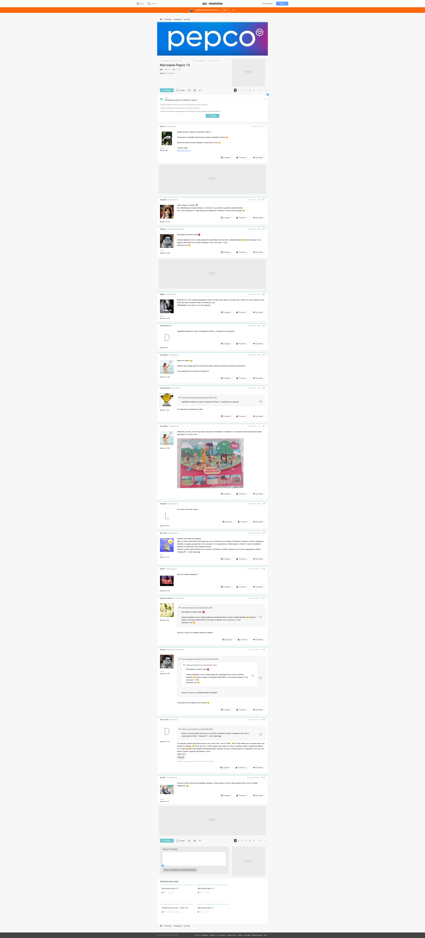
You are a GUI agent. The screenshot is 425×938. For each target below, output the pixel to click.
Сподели (227, 158)
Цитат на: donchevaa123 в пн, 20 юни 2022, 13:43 (199, 397)
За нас (197, 935)
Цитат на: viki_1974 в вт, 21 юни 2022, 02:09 (197, 729)
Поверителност (231, 935)
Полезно (243, 158)
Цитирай (259, 158)
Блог (265, 935)
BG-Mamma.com (172, 935)
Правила (212, 935)
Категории (168, 926)
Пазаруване (178, 926)
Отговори (167, 90)
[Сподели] (194, 90)
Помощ (240, 935)
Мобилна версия (257, 935)
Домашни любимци (173, 912)
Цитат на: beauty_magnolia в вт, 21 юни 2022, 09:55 (200, 659)
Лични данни (221, 935)
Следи (182, 90)
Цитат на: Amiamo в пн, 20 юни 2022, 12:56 (197, 607)
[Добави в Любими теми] (189, 90)
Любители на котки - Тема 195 (175, 908)
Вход (282, 4)
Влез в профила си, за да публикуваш (180, 870)
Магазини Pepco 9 (184, 151)
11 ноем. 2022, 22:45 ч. (213, 61)
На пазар (170, 892)
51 (250, 90)
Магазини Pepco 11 (206, 908)
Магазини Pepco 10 (175, 65)
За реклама (204, 935)
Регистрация (267, 3)
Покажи (212, 116)
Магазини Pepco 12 (206, 888)
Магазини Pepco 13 (170, 888)
